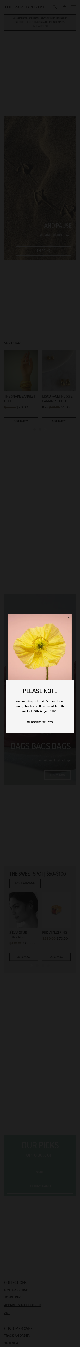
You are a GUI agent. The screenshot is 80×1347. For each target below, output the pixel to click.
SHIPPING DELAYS (40, 722)
